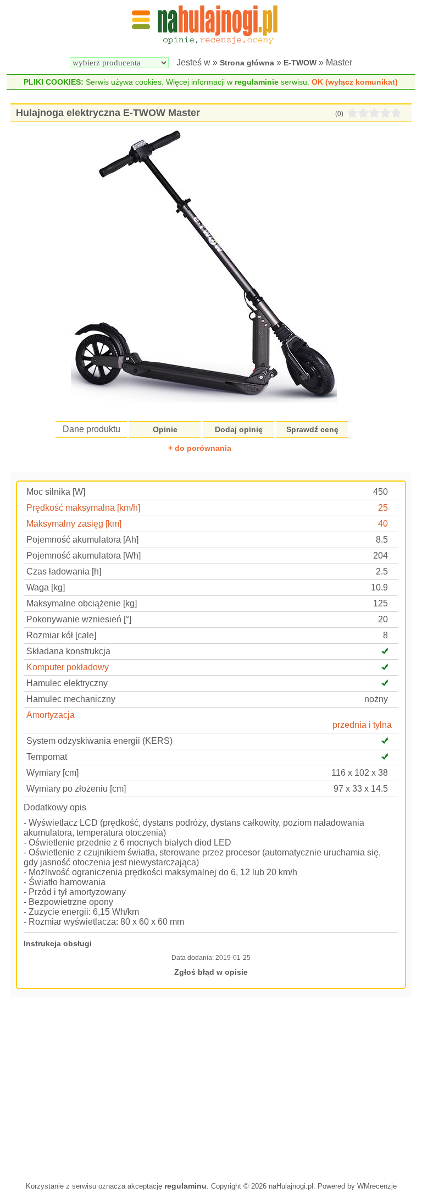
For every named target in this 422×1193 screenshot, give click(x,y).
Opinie (165, 429)
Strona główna (247, 62)
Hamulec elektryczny (67, 683)
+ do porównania (199, 448)
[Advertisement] (211, 1088)
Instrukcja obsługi (58, 943)
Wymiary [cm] (52, 772)
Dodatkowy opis (55, 807)
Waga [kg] (45, 587)
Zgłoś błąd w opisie (211, 972)
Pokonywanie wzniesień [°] (78, 619)
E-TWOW (300, 62)
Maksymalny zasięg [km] (73, 523)
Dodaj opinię (239, 429)
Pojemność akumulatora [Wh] (83, 555)
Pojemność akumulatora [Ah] (82, 539)
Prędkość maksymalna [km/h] (83, 507)
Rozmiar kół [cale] (61, 635)
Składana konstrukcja (68, 651)
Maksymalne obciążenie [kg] (81, 603)
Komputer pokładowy (67, 667)
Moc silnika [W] (55, 491)
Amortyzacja (50, 715)
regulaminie (257, 82)
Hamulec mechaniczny (70, 699)
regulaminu (185, 1185)
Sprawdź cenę (312, 429)
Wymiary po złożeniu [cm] (76, 788)
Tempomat (46, 756)
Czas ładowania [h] (63, 571)
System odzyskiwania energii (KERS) (99, 740)
